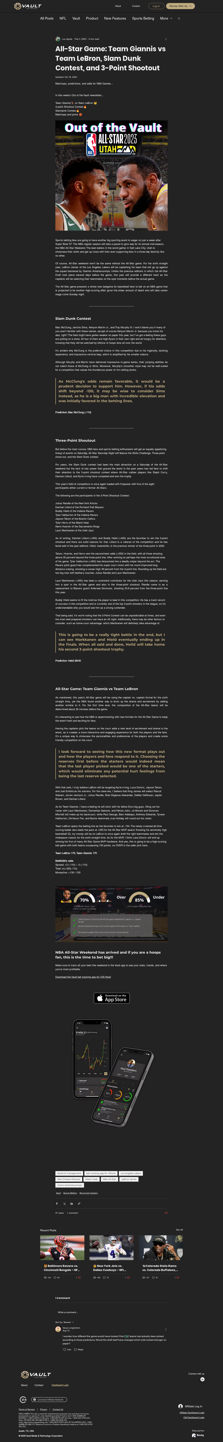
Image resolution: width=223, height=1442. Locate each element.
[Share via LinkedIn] (71, 1203)
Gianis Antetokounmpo (69, 1185)
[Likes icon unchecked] (65, 1349)
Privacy (43, 1409)
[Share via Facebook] (56, 1203)
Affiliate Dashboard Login (192, 1412)
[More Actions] (166, 1329)
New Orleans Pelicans (68, 1179)
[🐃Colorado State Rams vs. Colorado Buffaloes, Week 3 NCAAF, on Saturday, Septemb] (161, 1247)
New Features (115, 18)
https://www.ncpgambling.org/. (36, 1422)
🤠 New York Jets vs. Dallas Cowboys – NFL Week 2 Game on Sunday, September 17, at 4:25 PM (111, 1268)
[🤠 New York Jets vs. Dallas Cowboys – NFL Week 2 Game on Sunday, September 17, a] (112, 1247)
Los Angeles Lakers (131, 1173)
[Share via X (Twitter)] (64, 1203)
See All (179, 1230)
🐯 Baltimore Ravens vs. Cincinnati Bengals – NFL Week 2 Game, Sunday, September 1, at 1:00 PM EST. (61, 1268)
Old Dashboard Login (193, 1417)
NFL (63, 18)
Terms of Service (27, 1409)
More (164, 18)
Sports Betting (143, 18)
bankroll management (69, 1173)
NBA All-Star (109, 1179)
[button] (178, 18)
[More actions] (166, 39)
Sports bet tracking (88, 1193)
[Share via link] (79, 1203)
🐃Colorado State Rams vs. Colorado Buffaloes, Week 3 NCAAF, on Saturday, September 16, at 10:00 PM (160, 1268)
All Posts (47, 18)
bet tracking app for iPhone (101, 1173)
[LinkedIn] (202, 1379)
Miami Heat (91, 1179)
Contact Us (58, 1409)
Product (92, 18)
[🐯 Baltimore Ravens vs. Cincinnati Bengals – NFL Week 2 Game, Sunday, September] (62, 1247)
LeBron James (129, 1179)
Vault (76, 18)
